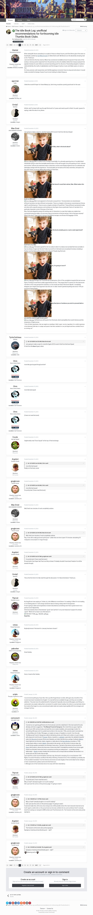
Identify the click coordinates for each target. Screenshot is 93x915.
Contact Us (50, 908)
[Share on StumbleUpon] (24, 903)
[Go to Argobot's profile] (15, 467)
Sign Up (82, 2)
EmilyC (15, 105)
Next (36, 44)
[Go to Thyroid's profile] (15, 606)
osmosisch (15, 718)
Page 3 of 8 (46, 45)
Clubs (28, 20)
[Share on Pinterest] (30, 903)
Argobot (15, 459)
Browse (10, 20)
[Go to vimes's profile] (15, 633)
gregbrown (15, 481)
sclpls (15, 694)
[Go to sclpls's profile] (15, 702)
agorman (15, 81)
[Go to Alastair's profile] (15, 58)
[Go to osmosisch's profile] (15, 726)
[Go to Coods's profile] (15, 445)
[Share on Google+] (13, 903)
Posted (31, 50)
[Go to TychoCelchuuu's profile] (15, 345)
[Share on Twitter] (7, 903)
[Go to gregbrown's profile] (15, 489)
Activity (20, 20)
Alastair (15, 50)
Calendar (16, 23)
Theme (42, 908)
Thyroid (15, 598)
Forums (8, 23)
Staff (23, 23)
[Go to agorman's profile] (15, 89)
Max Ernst (15, 128)
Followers (79, 30)
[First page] (7, 45)
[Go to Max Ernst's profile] (15, 136)
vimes (15, 625)
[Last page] (40, 45)
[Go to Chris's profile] (15, 369)
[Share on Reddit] (21, 903)
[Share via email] (27, 903)
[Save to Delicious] (18, 903)
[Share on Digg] (15, 903)
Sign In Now (65, 885)
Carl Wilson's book (42, 55)
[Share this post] (85, 50)
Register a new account (28, 885)
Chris (15, 361)
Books (33, 39)
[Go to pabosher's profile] (15, 657)
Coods (15, 437)
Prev (11, 44)
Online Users (31, 23)
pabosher (15, 648)
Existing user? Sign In (70, 2)
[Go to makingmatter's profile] (8, 31)
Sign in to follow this (69, 30)
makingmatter (18, 39)
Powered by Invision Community (46, 912)
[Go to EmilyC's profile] (15, 113)
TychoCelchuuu (15, 337)
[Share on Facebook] (10, 903)
